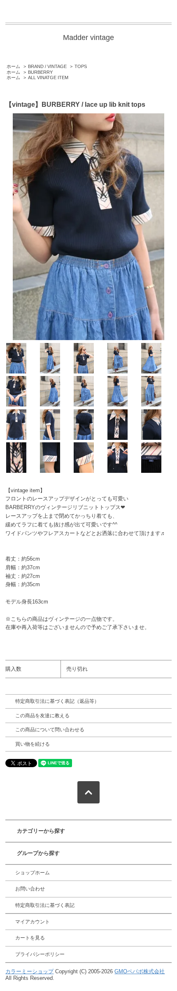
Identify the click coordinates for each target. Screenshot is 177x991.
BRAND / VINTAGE (47, 66)
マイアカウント (32, 922)
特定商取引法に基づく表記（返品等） (57, 701)
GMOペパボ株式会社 (139, 971)
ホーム (13, 66)
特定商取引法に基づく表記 (45, 905)
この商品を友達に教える (42, 716)
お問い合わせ (30, 889)
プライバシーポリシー (40, 954)
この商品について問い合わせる (49, 730)
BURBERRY (40, 72)
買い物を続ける (32, 744)
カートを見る (30, 938)
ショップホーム (32, 873)
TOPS (81, 66)
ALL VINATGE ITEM (48, 77)
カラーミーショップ (29, 971)
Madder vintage (88, 37)
